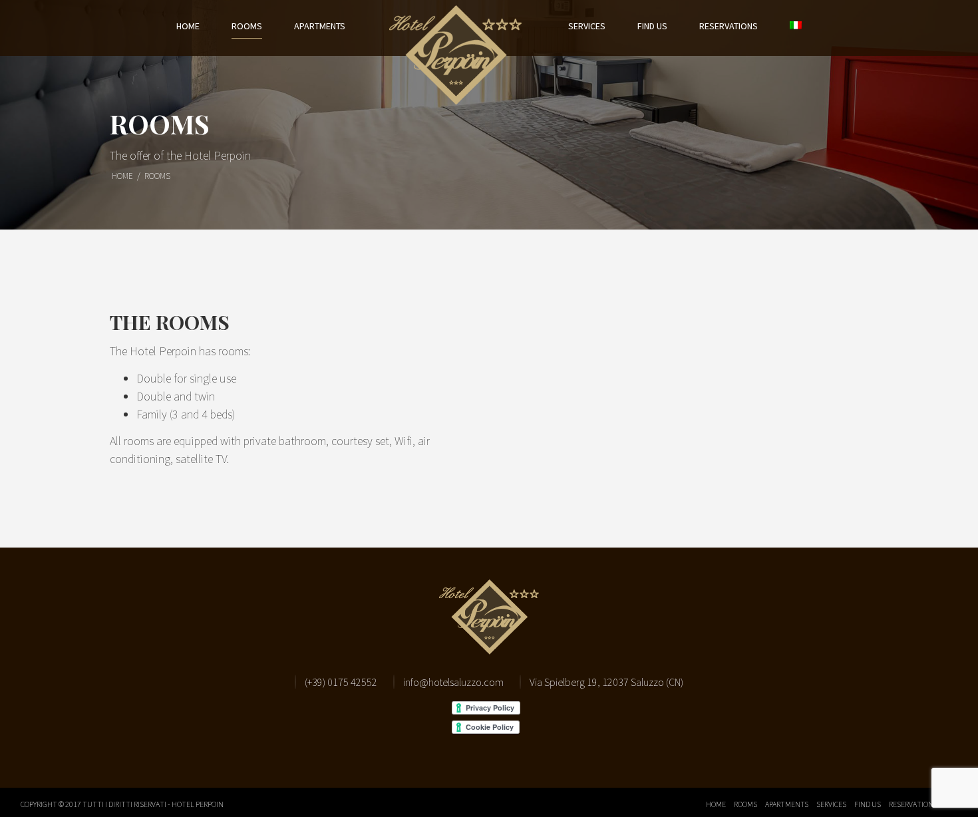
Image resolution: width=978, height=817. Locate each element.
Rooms (247, 26)
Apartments (319, 26)
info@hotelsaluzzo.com (453, 682)
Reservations (728, 26)
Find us (652, 26)
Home (188, 26)
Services (586, 26)
